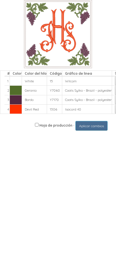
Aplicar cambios (91, 126)
